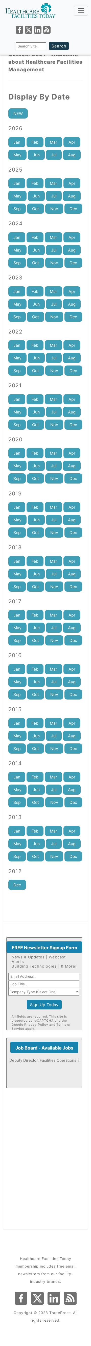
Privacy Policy (36, 1024)
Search (59, 45)
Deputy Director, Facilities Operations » (44, 1060)
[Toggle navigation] (81, 11)
